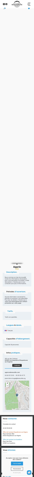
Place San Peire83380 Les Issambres (12, 441)
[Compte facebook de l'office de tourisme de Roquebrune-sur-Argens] (6, 4)
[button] (17, 395)
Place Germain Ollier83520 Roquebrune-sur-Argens (15, 433)
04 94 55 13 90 (9, 375)
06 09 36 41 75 (20, 375)
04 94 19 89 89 (7, 428)
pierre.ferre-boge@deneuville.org (15, 378)
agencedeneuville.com (12, 372)
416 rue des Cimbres (16, 360)
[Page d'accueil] (16, 7)
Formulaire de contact (9, 424)
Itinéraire (17, 365)
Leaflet (17, 409)
